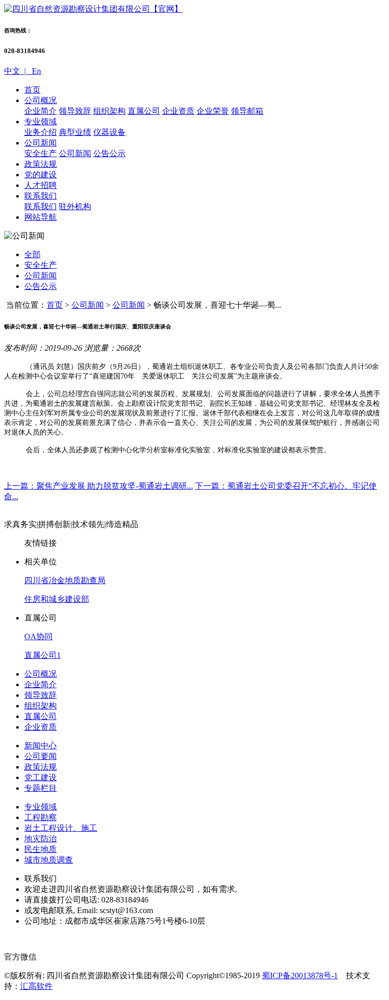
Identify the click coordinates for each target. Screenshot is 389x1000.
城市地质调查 (48, 859)
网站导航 (40, 217)
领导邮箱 (247, 111)
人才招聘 (40, 185)
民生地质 (40, 849)
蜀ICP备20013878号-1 (300, 975)
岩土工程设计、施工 (60, 828)
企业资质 (178, 111)
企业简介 (40, 111)
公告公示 (109, 153)
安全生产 (40, 153)
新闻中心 (40, 745)
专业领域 (40, 121)
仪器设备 (109, 132)
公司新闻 (40, 142)
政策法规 (40, 164)
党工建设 (40, 777)
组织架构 (109, 111)
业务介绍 (40, 132)
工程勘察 (40, 817)
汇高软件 (36, 986)
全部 (32, 254)
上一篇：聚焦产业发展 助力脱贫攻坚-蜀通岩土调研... (98, 486)
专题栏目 (40, 788)
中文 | (17, 71)
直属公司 (144, 111)
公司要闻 (40, 756)
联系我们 (40, 196)
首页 (32, 89)
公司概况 (40, 100)
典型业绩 (75, 132)
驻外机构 (75, 206)
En (35, 71)
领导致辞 (75, 111)
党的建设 (40, 174)
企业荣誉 (213, 111)
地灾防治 (40, 838)
